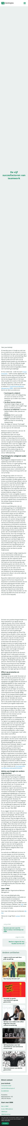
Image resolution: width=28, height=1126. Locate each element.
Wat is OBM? (4, 1106)
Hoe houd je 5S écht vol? (12, 979)
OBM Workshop (5, 1114)
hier (22, 904)
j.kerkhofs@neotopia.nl (8, 1088)
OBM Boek (4, 1111)
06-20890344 (5, 1091)
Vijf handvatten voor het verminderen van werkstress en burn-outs (13, 1046)
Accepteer (5, 1123)
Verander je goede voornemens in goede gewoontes (11, 1000)
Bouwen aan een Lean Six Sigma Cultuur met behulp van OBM (13, 929)
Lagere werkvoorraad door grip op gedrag (13, 958)
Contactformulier (6, 1085)
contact (18, 916)
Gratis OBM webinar (7, 1109)
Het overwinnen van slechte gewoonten (13, 1069)
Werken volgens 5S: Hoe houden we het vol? (16, 942)
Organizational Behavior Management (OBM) (12, 387)
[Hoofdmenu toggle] (24, 3)
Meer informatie (5, 1120)
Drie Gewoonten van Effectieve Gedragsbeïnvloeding (13, 767)
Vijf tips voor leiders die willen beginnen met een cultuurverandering (14, 1023)
